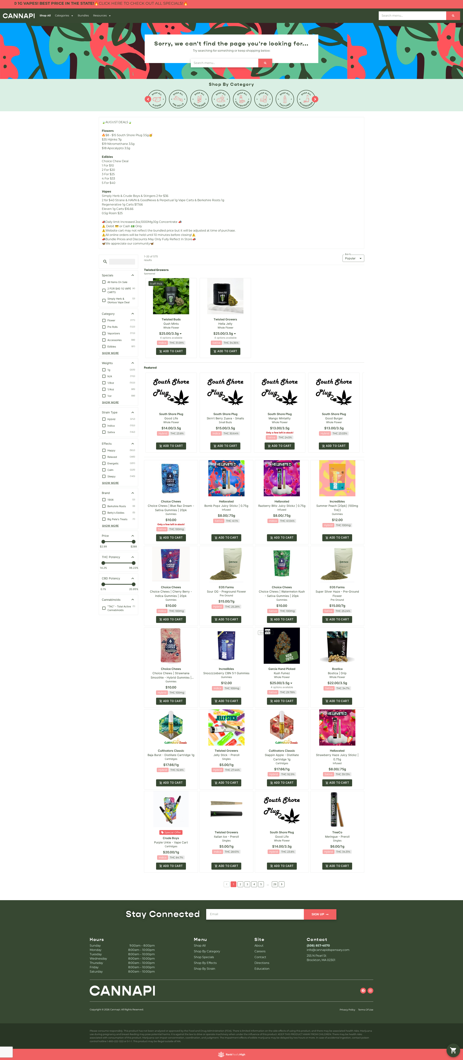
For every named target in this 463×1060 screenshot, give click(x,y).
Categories (62, 15)
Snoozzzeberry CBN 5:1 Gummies (226, 673)
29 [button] (274, 884)
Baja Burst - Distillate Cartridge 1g (171, 755)
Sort (348, 254)
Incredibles (337, 501)
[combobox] (412, 15)
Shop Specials (204, 957)
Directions (261, 963)
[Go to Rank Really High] (231, 1054)
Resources (100, 15)
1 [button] (233, 884)
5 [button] (261, 884)
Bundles (83, 15)
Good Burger (334, 418)
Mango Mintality (280, 418)
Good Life (171, 418)
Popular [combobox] (350, 258)
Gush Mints (171, 323)
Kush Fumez (282, 673)
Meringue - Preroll (337, 836)
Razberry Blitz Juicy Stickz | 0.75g (281, 506)
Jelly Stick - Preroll (226, 755)
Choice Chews (171, 501)
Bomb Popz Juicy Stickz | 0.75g (226, 506)
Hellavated (226, 501)
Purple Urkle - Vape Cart (171, 842)
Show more (110, 353)
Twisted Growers (225, 319)
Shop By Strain (204, 968)
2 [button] (240, 884)
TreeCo (337, 832)
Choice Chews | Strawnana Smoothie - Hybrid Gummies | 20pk (171, 677)
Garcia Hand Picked (281, 669)
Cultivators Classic (171, 750)
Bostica (337, 669)
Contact (260, 957)
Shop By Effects (205, 963)
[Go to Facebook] (363, 991)
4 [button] (254, 884)
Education (261, 968)
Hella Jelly (225, 323)
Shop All (45, 15)
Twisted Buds (171, 319)
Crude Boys (171, 838)
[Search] (453, 15)
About (259, 945)
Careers (260, 951)
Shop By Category (207, 951)
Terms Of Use (365, 1009)
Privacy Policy (347, 1009)
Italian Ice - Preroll (226, 836)
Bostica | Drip (337, 673)
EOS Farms (226, 587)
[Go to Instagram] (370, 991)
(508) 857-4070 (318, 945)
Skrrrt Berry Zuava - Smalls (225, 418)
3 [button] (247, 884)
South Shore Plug (171, 414)
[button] (105, 261)
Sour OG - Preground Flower (226, 591)
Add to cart (173, 351)
